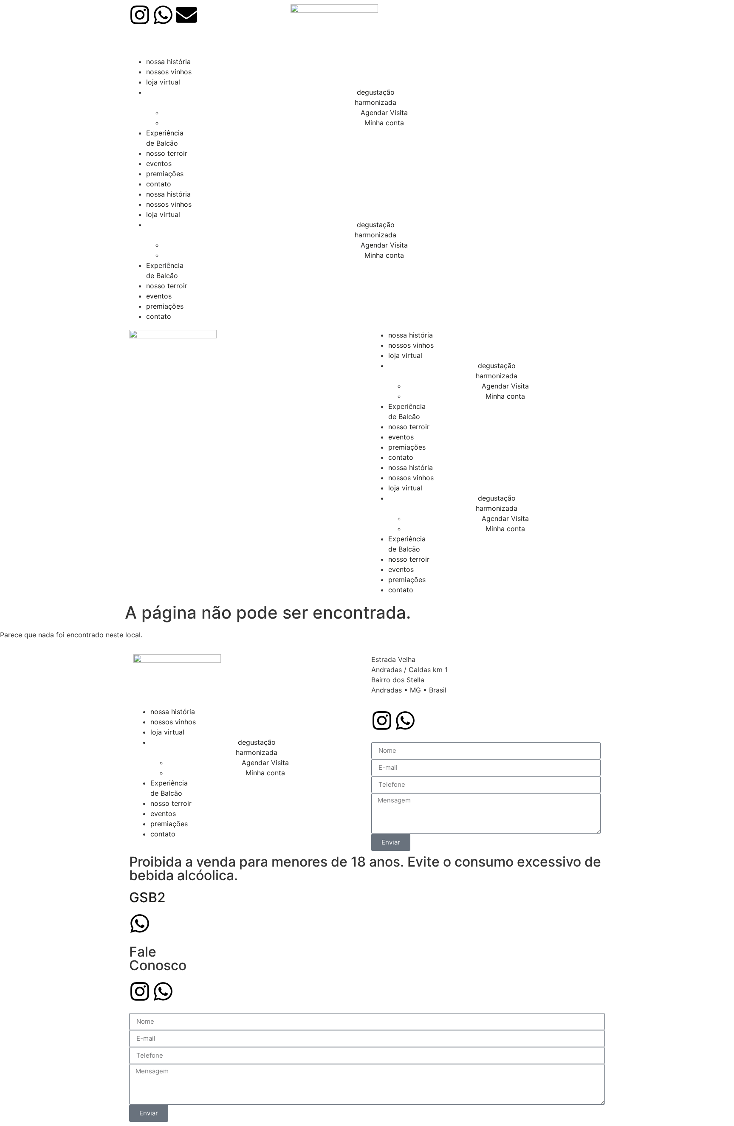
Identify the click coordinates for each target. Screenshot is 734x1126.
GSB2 (147, 897)
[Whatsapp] (163, 14)
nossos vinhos (169, 72)
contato (158, 184)
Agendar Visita (384, 112)
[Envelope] (186, 14)
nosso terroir (166, 153)
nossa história (168, 61)
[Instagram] (139, 14)
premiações (165, 173)
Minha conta (384, 122)
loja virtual (163, 82)
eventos (159, 163)
